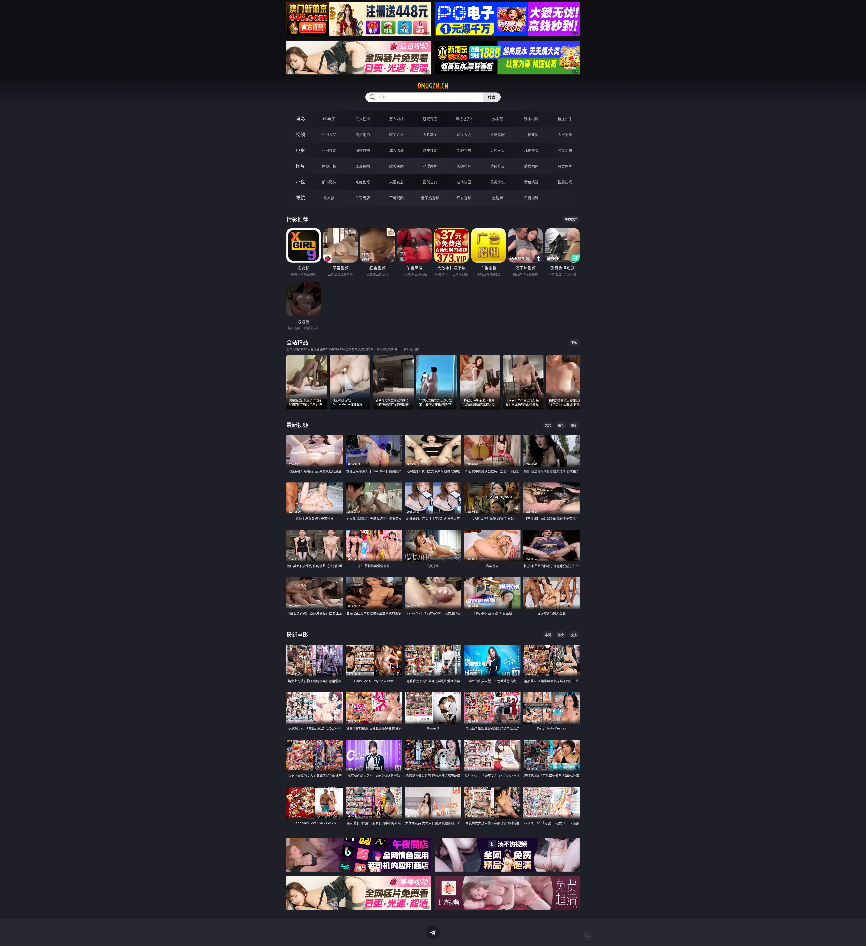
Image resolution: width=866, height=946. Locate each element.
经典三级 (497, 150)
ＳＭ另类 (565, 134)
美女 (548, 425)
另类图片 (565, 166)
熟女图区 (531, 166)
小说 (300, 182)
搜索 (491, 97)
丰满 (548, 635)
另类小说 (497, 182)
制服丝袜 (464, 150)
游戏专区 (430, 118)
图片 (300, 166)
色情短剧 (531, 197)
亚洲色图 (362, 166)
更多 (574, 425)
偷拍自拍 (362, 150)
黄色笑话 (531, 182)
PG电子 (329, 118)
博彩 (300, 119)
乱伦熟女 (531, 150)
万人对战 (396, 118)
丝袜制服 (497, 134)
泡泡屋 (497, 197)
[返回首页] (587, 936)
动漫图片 (430, 166)
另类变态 (565, 150)
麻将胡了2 (464, 118)
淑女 (561, 635)
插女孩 (329, 197)
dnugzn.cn (433, 85)
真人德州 (362, 118)
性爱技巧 (565, 182)
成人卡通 (396, 150)
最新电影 (297, 634)
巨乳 (561, 425)
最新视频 (297, 425)
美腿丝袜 (464, 166)
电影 (300, 150)
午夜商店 (362, 197)
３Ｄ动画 (430, 134)
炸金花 (497, 118)
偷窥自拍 (329, 166)
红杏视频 (464, 197)
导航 (300, 198)
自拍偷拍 (362, 134)
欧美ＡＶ (396, 134)
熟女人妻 (464, 134)
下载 (574, 342)
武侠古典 (430, 182)
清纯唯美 (497, 166)
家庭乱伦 (362, 182)
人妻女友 (396, 182)
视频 (300, 135)
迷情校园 (464, 182)
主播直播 (531, 134)
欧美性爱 (430, 150)
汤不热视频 (430, 197)
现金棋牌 (531, 118)
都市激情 (329, 182)
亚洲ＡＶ (329, 134)
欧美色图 (396, 166)
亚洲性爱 (329, 150)
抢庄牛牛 (565, 118)
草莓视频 (396, 197)
